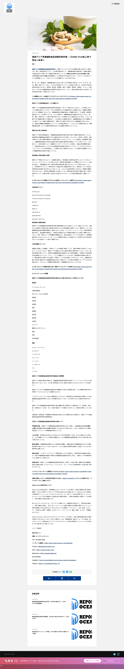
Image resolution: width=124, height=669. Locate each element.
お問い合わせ (110, 661)
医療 (33, 64)
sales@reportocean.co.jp (46, 546)
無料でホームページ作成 (92, 661)
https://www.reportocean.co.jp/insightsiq (58, 543)
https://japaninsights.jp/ (48, 553)
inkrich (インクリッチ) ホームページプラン (48, 660)
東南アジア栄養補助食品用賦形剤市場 (43, 69)
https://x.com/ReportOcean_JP (49, 563)
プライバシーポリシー (10, 654)
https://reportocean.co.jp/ (45, 550)
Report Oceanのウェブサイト (72, 478)
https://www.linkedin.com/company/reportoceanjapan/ (57, 560)
